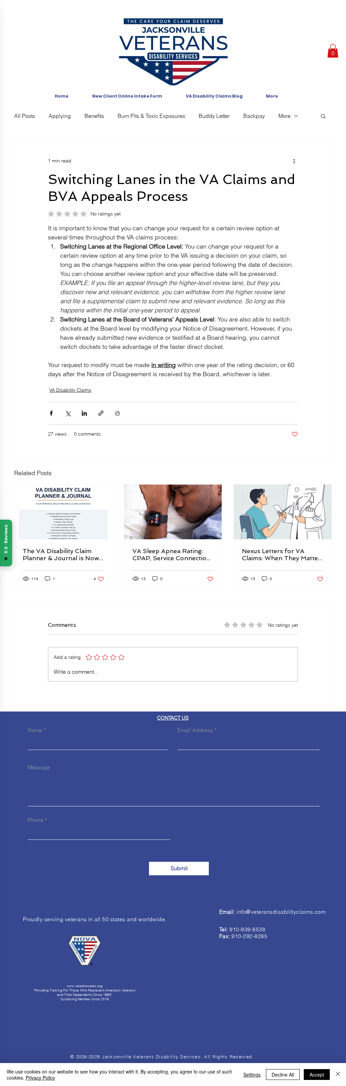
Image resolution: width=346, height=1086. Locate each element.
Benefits (94, 115)
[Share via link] (101, 413)
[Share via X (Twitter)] (68, 413)
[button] (333, 51)
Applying (60, 115)
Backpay (254, 115)
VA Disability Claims (70, 390)
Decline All (283, 1074)
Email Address (195, 730)
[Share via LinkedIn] (84, 413)
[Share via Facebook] (51, 413)
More (284, 115)
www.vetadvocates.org (84, 986)
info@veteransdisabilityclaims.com (281, 911)
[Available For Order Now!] (63, 512)
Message (39, 767)
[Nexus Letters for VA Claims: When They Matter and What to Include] (282, 512)
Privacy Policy (40, 1077)
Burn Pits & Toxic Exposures (151, 115)
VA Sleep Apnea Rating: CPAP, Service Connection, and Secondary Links (172, 554)
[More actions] (294, 161)
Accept (317, 1074)
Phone (35, 820)
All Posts (24, 115)
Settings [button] (252, 1074)
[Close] (338, 1074)
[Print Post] (117, 413)
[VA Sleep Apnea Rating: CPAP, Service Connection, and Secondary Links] (173, 512)
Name (35, 730)
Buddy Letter (214, 115)
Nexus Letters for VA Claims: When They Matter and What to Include (281, 554)
